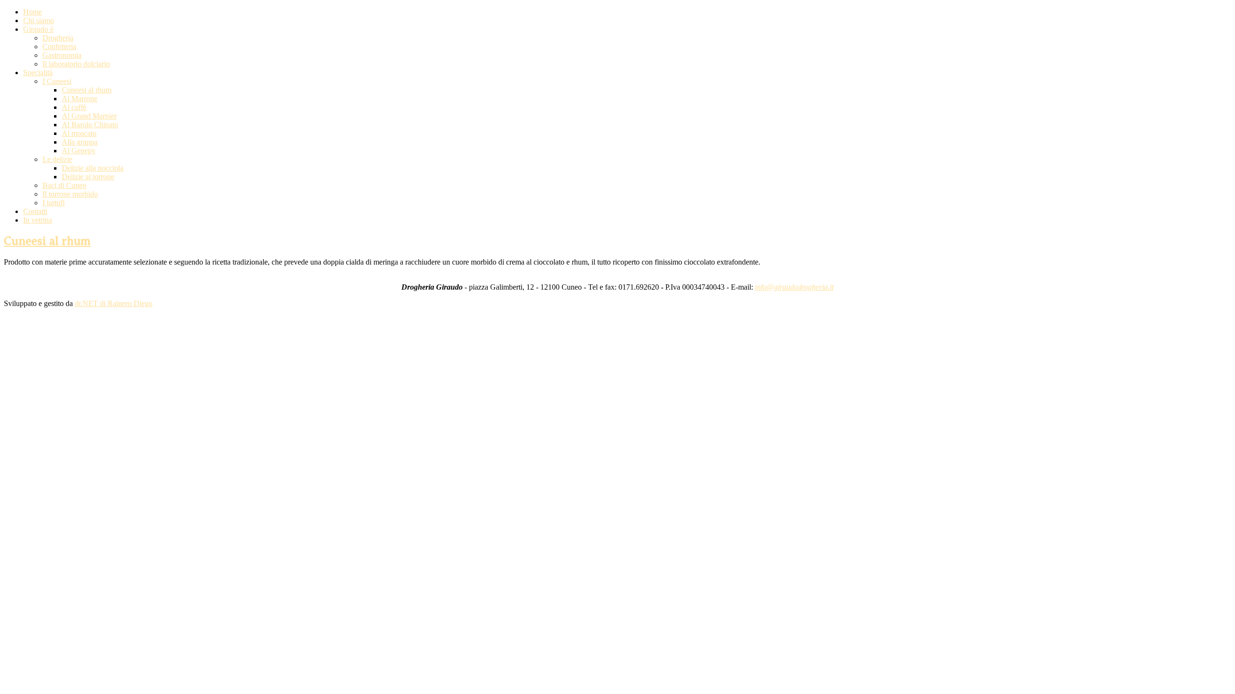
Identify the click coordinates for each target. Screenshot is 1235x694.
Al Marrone (79, 98)
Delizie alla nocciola (93, 168)
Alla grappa (79, 142)
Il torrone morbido (70, 194)
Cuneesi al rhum (86, 90)
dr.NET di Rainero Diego (113, 303)
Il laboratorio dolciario (76, 64)
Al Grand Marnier (89, 116)
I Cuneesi (56, 81)
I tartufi (53, 203)
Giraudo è (38, 29)
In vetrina (37, 220)
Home (32, 12)
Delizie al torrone (88, 177)
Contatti (35, 211)
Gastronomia (62, 55)
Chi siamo (38, 20)
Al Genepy (79, 151)
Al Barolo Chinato (90, 124)
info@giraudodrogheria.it (794, 287)
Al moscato (79, 133)
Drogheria (57, 38)
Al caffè (74, 107)
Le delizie (57, 159)
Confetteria (59, 46)
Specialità (38, 72)
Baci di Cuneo (64, 185)
